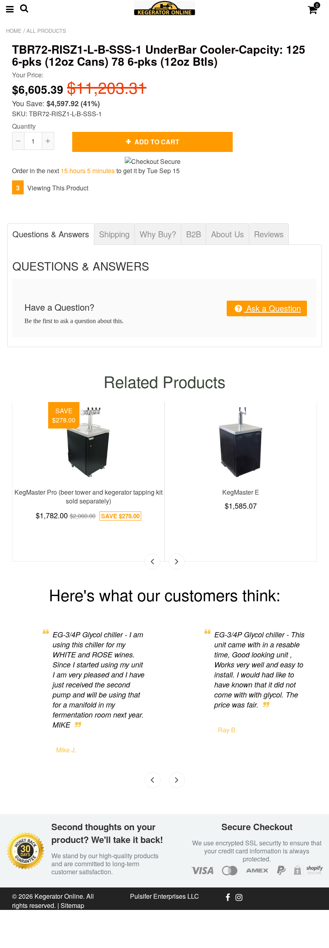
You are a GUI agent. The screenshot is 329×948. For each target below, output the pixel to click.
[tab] (50, 234)
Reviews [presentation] (269, 234)
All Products (46, 30)
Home (14, 30)
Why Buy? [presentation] (158, 234)
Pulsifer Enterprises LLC (164, 896)
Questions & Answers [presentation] (50, 234)
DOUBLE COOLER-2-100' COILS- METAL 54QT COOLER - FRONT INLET (130, 478)
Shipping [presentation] (114, 234)
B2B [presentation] (193, 234)
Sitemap (72, 905)
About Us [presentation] (227, 234)
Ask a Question (272, 308)
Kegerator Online (59, 896)
